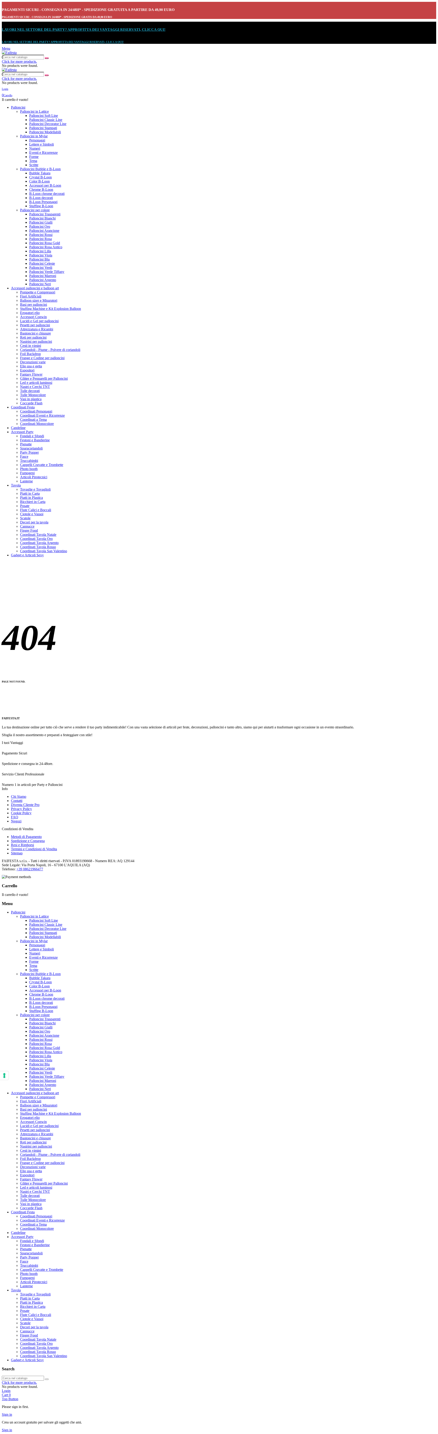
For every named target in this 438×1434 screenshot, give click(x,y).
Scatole (25, 518)
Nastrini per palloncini (36, 341)
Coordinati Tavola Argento (39, 543)
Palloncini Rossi (40, 235)
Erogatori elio (30, 313)
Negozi (16, 821)
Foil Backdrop (30, 354)
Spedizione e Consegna (28, 841)
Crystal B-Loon (40, 177)
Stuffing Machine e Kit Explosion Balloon (50, 309)
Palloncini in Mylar (34, 136)
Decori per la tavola (34, 522)
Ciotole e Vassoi (31, 514)
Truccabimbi (29, 461)
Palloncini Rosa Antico (45, 247)
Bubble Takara (39, 173)
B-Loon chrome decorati (47, 194)
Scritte (33, 165)
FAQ (14, 817)
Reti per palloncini (33, 337)
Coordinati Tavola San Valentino (43, 551)
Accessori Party (22, 432)
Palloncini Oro (39, 226)
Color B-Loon (39, 181)
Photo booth (29, 469)
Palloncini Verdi (40, 268)
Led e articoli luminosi (36, 383)
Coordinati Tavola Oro (36, 539)
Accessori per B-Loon (45, 185)
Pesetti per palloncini (35, 325)
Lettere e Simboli (41, 144)
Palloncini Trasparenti (44, 214)
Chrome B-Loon (41, 189)
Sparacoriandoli (31, 448)
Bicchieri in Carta (32, 502)
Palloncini (18, 107)
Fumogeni (27, 473)
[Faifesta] (9, 53)
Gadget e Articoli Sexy (27, 555)
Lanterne (26, 481)
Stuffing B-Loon (41, 206)
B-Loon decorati (41, 198)
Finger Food (29, 530)
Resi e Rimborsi (22, 845)
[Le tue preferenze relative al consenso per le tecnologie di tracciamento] (4, 1075)
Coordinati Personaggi (36, 411)
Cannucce (27, 526)
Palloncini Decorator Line (47, 124)
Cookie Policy (21, 813)
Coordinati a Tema (33, 419)
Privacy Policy (21, 809)
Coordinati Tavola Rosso (38, 547)
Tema (33, 161)
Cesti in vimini (30, 346)
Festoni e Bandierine (35, 440)
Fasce (24, 456)
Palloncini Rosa (40, 239)
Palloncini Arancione (44, 231)
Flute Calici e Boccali (35, 510)
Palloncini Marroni (42, 276)
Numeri (34, 148)
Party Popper (29, 452)
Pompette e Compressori (37, 292)
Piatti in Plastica (31, 498)
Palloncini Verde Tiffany (46, 272)
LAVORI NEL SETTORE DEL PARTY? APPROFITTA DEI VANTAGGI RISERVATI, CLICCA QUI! (83, 29)
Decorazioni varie (33, 362)
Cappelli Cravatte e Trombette (41, 465)
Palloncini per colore (35, 210)
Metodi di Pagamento (26, 837)
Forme (34, 157)
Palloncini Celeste (42, 263)
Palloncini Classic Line (45, 120)
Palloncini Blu (39, 259)
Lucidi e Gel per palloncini (39, 321)
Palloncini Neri (40, 284)
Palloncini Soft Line (43, 116)
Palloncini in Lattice (34, 111)
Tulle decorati (30, 391)
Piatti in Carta (30, 493)
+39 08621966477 (29, 869)
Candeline (18, 428)
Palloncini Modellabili (45, 132)
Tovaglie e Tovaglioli (35, 489)
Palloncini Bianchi (42, 218)
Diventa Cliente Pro (25, 805)
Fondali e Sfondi (32, 436)
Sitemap (17, 853)
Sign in (7, 1414)
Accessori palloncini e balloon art (35, 288)
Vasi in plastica (31, 399)
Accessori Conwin (33, 317)
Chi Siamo (18, 796)
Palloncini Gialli (40, 222)
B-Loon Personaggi (43, 202)
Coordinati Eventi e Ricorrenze (42, 415)
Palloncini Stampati (43, 128)
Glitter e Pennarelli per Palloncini (44, 378)
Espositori (27, 370)
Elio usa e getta (31, 366)
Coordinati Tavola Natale (38, 534)
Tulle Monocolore (33, 395)
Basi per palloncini (33, 304)
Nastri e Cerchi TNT (35, 387)
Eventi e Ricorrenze (43, 152)
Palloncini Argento (42, 280)
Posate (24, 506)
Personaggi (37, 140)
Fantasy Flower (31, 374)
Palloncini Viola (40, 255)
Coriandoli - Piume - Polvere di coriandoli (50, 350)
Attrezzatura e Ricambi (36, 329)
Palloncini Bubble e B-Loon (40, 169)
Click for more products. (19, 61)
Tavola (16, 485)
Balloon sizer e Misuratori (38, 300)
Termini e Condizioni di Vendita (34, 849)
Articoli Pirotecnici (33, 477)
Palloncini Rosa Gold (44, 243)
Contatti (16, 801)
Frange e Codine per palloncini (42, 358)
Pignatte (26, 444)
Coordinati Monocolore (37, 424)
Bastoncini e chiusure (35, 333)
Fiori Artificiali (30, 296)
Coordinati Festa (23, 407)
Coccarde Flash (31, 403)
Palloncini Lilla (40, 251)
